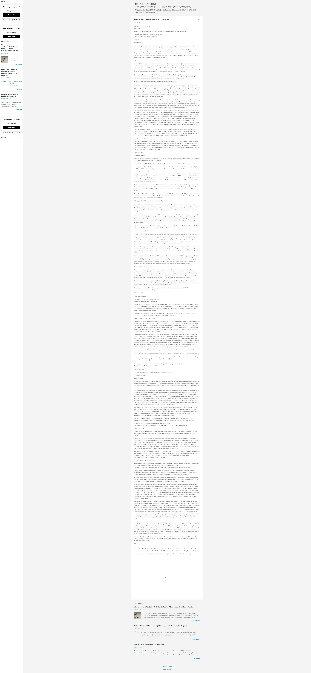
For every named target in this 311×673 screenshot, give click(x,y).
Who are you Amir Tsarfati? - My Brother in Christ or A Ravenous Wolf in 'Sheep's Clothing (163, 607)
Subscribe (11, 15)
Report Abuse (167, 669)
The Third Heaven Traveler (146, 4)
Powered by (7, 20)
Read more (196, 621)
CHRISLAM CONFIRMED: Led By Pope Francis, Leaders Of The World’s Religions (160, 626)
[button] (199, 19)
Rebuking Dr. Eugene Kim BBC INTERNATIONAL (149, 644)
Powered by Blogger (167, 666)
